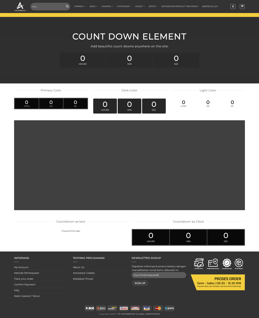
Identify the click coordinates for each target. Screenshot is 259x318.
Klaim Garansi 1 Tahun (27, 296)
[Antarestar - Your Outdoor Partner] (20, 6)
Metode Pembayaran (26, 273)
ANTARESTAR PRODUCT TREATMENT (179, 6)
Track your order (23, 278)
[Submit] (67, 6)
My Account (21, 267)
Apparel (79, 6)
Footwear (123, 6)
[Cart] (242, 6)
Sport (152, 6)
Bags (92, 6)
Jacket (139, 6)
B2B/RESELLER (210, 6)
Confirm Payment (25, 284)
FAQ (16, 290)
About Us (78, 267)
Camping (106, 6)
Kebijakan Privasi (83, 278)
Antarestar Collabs (84, 273)
